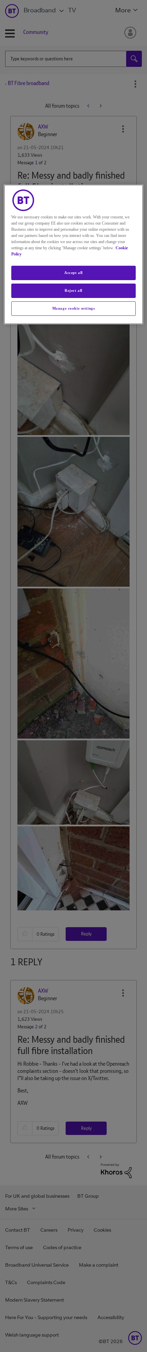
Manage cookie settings (73, 308)
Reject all (73, 290)
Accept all (73, 273)
